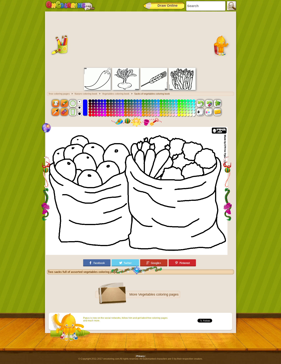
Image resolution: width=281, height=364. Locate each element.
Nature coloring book (86, 93)
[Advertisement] (140, 39)
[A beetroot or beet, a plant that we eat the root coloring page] (125, 89)
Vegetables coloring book (115, 93)
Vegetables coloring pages (158, 294)
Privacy (140, 356)
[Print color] (209, 112)
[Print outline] (200, 112)
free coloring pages (59, 93)
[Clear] (209, 103)
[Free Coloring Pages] (70, 5)
